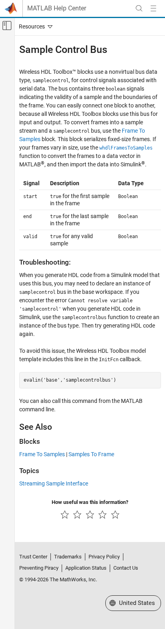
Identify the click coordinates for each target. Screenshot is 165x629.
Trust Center (33, 557)
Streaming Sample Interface (53, 483)
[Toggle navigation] (34, 26)
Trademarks (68, 557)
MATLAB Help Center (56, 8)
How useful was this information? (90, 502)
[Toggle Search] (139, 8)
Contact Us (125, 568)
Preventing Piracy (38, 568)
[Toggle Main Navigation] (153, 8)
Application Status (86, 568)
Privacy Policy (104, 557)
